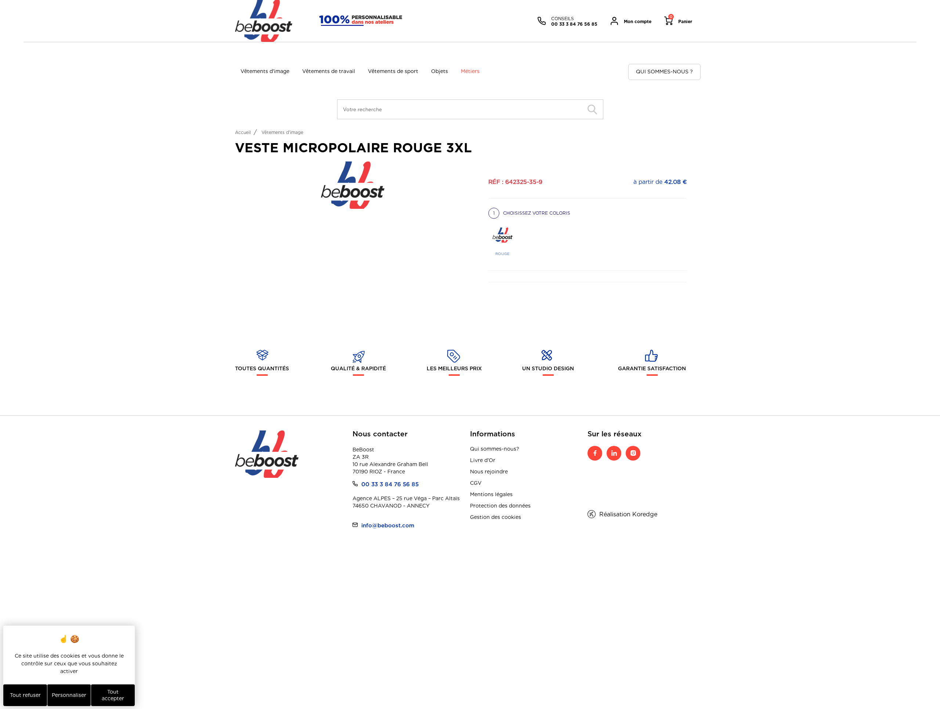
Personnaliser (69, 695)
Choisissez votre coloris (531, 213)
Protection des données (500, 506)
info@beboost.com (387, 525)
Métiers (470, 71)
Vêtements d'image (265, 71)
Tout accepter (113, 695)
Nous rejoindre (489, 472)
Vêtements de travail (328, 71)
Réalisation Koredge (628, 514)
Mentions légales (491, 494)
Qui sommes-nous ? (664, 71)
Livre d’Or (482, 460)
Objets (439, 71)
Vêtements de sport (393, 71)
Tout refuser (25, 695)
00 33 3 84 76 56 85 (390, 484)
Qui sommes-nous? (494, 449)
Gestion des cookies (495, 517)
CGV (476, 483)
